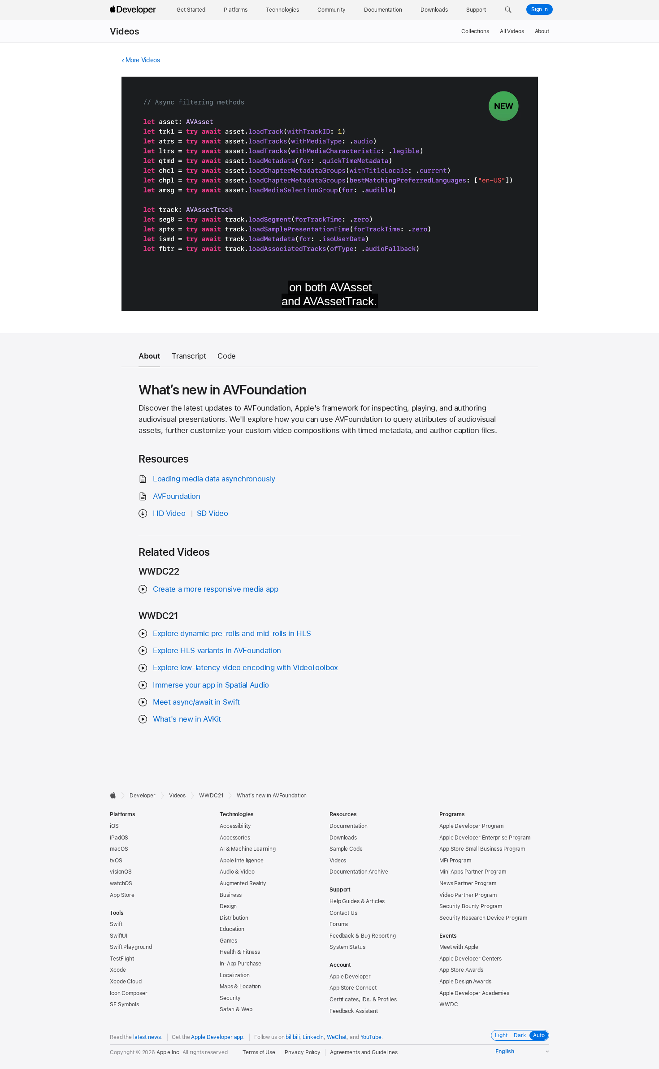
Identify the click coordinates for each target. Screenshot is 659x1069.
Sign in (539, 9)
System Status (347, 947)
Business (231, 895)
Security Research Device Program (483, 918)
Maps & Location (240, 986)
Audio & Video (237, 872)
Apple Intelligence (242, 860)
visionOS (121, 872)
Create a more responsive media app (215, 588)
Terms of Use (259, 1052)
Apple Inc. (168, 1052)
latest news (147, 1037)
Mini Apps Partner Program (472, 872)
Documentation (348, 826)
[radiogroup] (520, 1035)
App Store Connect (353, 988)
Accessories (235, 838)
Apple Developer (350, 977)
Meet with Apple (458, 947)
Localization (235, 975)
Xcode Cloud (126, 981)
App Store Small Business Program (482, 849)
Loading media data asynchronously (214, 478)
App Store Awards (461, 970)
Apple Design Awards (465, 981)
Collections (475, 31)
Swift (116, 924)
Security (230, 998)
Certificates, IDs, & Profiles (363, 999)
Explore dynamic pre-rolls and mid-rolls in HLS (232, 633)
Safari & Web (236, 1009)
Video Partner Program (467, 895)
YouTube (371, 1037)
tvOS (116, 860)
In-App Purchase (240, 964)
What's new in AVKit (187, 718)
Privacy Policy (303, 1052)
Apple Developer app (217, 1037)
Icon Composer (128, 993)
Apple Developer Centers (470, 959)
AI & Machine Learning (247, 849)
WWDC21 (211, 795)
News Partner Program (467, 883)
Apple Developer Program (471, 826)
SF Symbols (124, 1004)
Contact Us (343, 913)
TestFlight (122, 959)
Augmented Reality (243, 883)
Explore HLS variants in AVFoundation (217, 650)
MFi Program (455, 860)
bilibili (292, 1037)
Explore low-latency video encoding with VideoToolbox (245, 667)
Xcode (118, 970)
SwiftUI (118, 936)
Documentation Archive (359, 872)
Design (228, 906)
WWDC (448, 1004)
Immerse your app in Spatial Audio (211, 684)
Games (228, 941)
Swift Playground (131, 947)
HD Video (169, 513)
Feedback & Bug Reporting (363, 936)
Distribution (234, 918)
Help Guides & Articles (357, 901)
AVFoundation (176, 496)
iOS (114, 826)
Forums (339, 924)
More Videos (143, 60)
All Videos (512, 31)
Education (232, 929)
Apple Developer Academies (474, 993)
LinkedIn (313, 1037)
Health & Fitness (240, 952)
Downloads (343, 838)
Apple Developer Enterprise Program (484, 838)
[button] (508, 10)
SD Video (212, 513)
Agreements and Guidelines (364, 1052)
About (542, 31)
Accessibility (235, 826)
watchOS (121, 883)
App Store (122, 895)
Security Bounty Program (470, 906)
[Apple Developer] (134, 10)
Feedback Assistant (354, 1011)
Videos (124, 31)
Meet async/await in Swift (196, 701)
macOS (119, 849)
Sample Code (346, 849)
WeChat (337, 1037)
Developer (143, 795)
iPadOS (119, 838)
